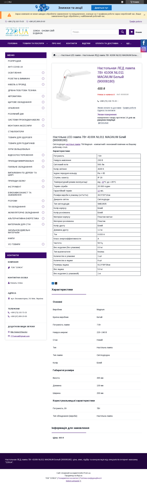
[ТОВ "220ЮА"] (17, 36)
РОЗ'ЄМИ (12, 201)
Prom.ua (87, 473)
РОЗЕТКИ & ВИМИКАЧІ (19, 78)
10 (103, 182)
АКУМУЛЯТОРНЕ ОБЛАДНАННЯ (23, 212)
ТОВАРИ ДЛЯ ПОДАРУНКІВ (21, 143)
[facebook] (53, 284)
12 (99, 191)
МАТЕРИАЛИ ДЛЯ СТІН (19, 224)
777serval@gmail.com (20, 336)
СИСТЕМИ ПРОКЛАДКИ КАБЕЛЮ (24, 120)
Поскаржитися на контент (68, 478)
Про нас (56, 43)
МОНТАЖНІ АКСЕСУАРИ (20, 125)
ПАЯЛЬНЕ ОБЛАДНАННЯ (20, 167)
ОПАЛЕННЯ (13, 108)
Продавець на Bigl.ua (73, 476)
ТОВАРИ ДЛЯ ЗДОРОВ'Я (20, 137)
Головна (12, 43)
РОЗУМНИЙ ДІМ (16, 114)
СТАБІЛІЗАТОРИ (16, 131)
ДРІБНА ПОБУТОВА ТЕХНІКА (22, 90)
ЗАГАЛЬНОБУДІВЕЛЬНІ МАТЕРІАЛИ (19, 231)
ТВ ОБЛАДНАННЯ (16, 207)
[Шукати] (122, 32)
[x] (56, 284)
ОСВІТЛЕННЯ (14, 73)
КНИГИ (11, 238)
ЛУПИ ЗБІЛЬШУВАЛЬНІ (19, 149)
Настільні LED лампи (71, 55)
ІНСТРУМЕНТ (14, 187)
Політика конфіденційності (91, 478)
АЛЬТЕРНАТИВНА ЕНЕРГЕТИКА (23, 218)
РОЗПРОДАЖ (14, 61)
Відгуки (86, 43)
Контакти (71, 43)
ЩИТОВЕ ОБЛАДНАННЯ (19, 102)
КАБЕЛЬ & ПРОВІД (17, 84)
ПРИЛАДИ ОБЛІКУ (17, 181)
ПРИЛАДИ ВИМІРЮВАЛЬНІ (21, 161)
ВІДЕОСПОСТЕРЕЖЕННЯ (20, 155)
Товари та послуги (33, 43)
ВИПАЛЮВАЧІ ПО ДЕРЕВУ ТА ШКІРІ (22, 174)
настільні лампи (73, 144)
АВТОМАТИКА (14, 96)
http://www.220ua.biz (18, 332)
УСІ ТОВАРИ (14, 244)
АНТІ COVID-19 (15, 67)
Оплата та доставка (106, 43)
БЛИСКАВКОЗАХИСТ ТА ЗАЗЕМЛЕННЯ (19, 193)
